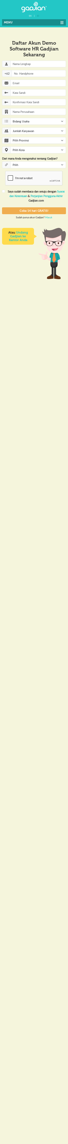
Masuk (48, 217)
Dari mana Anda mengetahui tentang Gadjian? (30, 158)
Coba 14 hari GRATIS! (34, 210)
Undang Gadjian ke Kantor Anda (18, 236)
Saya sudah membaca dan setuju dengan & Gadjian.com (36, 195)
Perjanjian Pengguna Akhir (47, 196)
